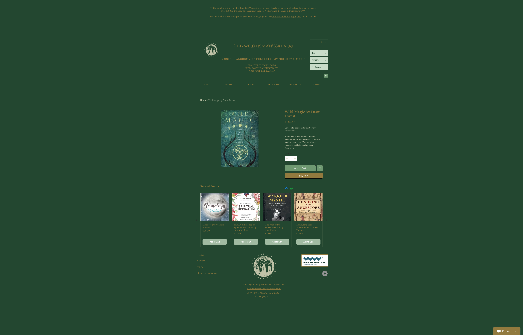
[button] (319, 60)
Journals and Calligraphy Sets (286, 16)
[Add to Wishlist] (320, 168)
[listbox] (319, 60)
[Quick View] (214, 207)
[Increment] (295, 158)
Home (203, 100)
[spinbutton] (290, 158)
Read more (289, 148)
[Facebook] (325, 273)
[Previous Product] (196, 220)
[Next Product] (326, 220)
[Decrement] (286, 158)
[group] (261, 220)
